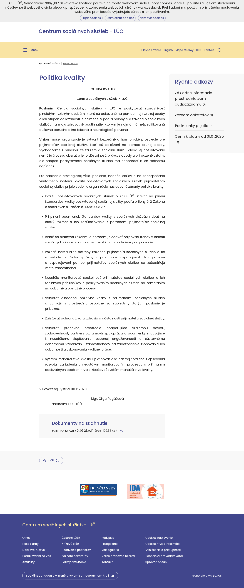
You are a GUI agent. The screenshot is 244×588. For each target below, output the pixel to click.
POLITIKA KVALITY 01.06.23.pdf (72, 431)
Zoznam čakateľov (192, 114)
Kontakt (209, 50)
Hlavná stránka (151, 50)
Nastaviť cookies (152, 18)
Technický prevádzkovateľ (164, 556)
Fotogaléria (109, 544)
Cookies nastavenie (159, 538)
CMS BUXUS (214, 576)
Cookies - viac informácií (162, 544)
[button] (219, 50)
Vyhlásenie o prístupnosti (163, 550)
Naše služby (30, 544)
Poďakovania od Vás (36, 556)
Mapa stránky (184, 50)
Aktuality (28, 562)
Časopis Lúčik (71, 538)
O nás (26, 538)
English (168, 50)
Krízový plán (70, 544)
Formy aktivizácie (74, 562)
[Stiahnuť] (121, 431)
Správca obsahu (156, 562)
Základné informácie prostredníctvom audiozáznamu (193, 98)
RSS (198, 50)
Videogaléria (110, 550)
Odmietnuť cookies (120, 18)
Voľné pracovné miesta (118, 556)
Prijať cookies (91, 18)
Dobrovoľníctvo (33, 550)
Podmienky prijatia (191, 125)
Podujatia (107, 538)
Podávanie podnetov (76, 550)
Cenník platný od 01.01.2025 (199, 136)
